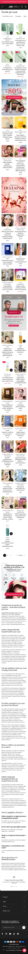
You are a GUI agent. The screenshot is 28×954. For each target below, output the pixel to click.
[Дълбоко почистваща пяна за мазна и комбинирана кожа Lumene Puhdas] (7, 530)
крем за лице (9, 621)
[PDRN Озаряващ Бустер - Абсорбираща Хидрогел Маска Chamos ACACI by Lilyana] (7, 151)
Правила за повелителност (20, 946)
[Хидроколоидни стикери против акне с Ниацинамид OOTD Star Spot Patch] (20, 275)
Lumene (20, 345)
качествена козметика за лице (9, 786)
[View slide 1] (11, 886)
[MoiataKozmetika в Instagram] (6, 934)
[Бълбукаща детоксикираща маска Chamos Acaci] (20, 394)
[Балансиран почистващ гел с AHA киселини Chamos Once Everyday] (20, 475)
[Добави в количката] (11, 32)
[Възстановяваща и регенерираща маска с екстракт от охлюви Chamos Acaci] (7, 394)
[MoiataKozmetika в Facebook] (2, 934)
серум (13, 755)
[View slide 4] (17, 886)
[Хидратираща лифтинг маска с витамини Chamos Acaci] (20, 421)
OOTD (7, 37)
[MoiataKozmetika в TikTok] (14, 934)
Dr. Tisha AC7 (7, 374)
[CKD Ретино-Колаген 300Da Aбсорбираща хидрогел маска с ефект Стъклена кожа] (20, 151)
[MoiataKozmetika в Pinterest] (18, 934)
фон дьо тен (19, 738)
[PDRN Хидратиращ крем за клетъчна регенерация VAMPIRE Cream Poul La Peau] (20, 503)
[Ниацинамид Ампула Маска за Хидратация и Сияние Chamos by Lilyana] (20, 220)
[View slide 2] (13, 886)
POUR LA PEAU (20, 510)
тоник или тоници (19, 640)
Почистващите (5, 709)
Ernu (7, 228)
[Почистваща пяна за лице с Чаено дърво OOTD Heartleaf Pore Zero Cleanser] (7, 29)
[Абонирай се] (23, 927)
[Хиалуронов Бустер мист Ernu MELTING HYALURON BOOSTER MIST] (20, 249)
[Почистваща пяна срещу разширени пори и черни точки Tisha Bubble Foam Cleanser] (7, 366)
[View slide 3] (15, 886)
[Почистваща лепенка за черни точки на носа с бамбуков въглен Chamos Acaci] (7, 475)
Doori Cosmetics (20, 454)
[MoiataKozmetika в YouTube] (10, 934)
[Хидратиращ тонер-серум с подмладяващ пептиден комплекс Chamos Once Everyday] (20, 366)
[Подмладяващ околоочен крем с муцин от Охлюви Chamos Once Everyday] (7, 275)
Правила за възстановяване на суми (9, 946)
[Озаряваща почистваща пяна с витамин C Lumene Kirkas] (20, 337)
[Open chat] (24, 950)
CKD (20, 159)
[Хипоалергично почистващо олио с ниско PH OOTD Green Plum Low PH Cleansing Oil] (7, 56)
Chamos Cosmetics (7, 159)
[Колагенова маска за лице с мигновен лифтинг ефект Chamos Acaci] (7, 249)
